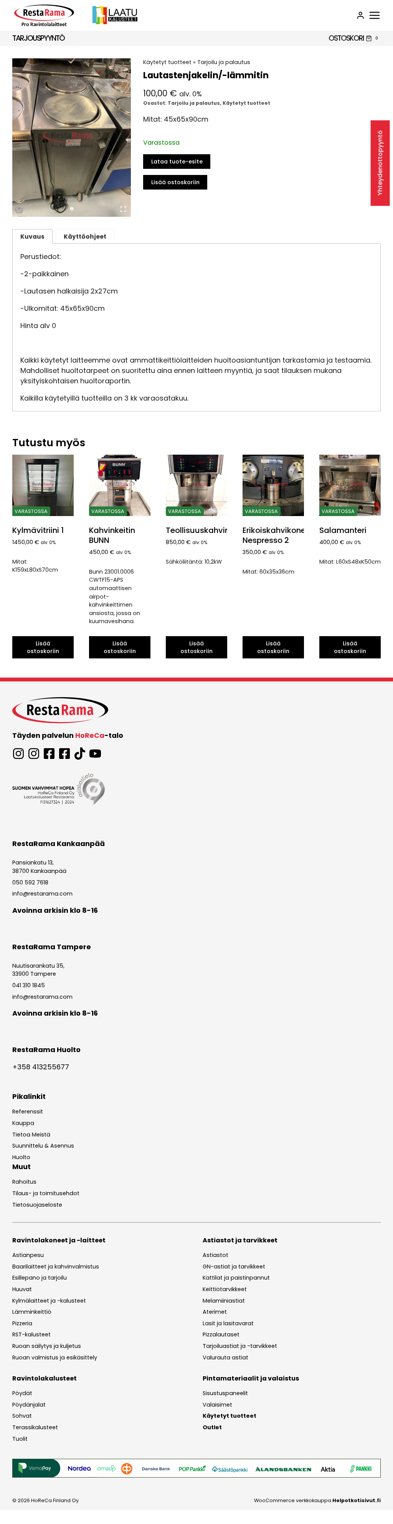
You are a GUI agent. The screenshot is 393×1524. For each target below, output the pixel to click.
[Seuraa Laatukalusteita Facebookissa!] (64, 753)
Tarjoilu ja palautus (223, 62)
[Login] (360, 15)
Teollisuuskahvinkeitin (208, 530)
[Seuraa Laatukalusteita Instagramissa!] (34, 753)
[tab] (72, 209)
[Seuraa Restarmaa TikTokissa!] (80, 753)
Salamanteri (343, 530)
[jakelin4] (71, 137)
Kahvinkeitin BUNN (112, 535)
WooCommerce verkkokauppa (317, 1500)
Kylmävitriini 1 (38, 530)
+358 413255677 (40, 1067)
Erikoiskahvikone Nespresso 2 (274, 535)
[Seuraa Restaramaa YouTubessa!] (95, 753)
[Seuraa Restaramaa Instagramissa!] (18, 753)
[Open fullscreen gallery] (123, 209)
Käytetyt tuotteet (167, 62)
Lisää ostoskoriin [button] (43, 647)
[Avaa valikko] (374, 15)
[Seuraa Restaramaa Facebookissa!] (49, 753)
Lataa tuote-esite (177, 161)
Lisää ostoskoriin (175, 182)
